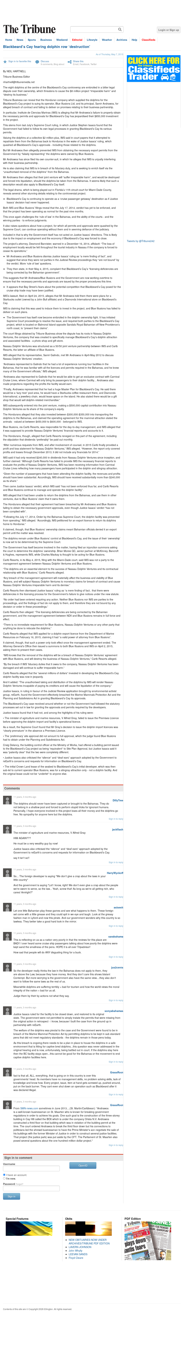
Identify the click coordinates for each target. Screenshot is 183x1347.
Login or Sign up (168, 30)
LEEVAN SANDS (78, 1254)
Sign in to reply (116, 818)
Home (8, 40)
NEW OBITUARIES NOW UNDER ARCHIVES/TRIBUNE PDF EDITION (89, 1241)
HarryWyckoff (115, 873)
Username (9, 1164)
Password (13, 1184)
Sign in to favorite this (19, 61)
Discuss (45, 61)
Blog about (59, 64)
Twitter (93, 64)
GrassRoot (116, 1072)
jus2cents (117, 967)
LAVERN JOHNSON (80, 1247)
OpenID (83, 1165)
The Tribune (30, 29)
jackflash (117, 829)
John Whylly (75, 1250)
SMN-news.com (29, 1108)
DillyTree (118, 800)
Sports (32, 40)
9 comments (47, 64)
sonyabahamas (114, 1011)
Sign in (11, 1196)
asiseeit (118, 907)
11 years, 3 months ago (24, 796)
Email (76, 64)
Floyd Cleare (76, 1257)
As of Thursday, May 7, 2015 (109, 54)
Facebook (84, 64)
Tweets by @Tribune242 (140, 241)
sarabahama (115, 936)
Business (46, 40)
